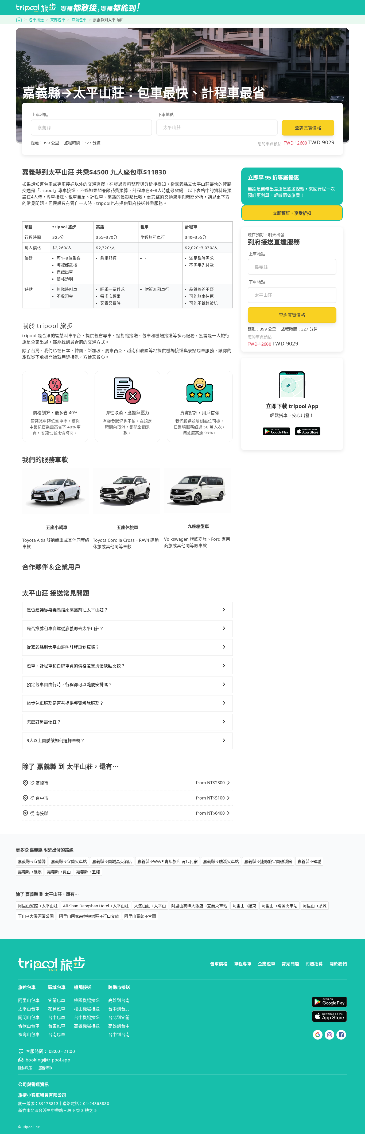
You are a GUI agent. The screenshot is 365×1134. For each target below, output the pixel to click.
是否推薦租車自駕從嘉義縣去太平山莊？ (65, 628)
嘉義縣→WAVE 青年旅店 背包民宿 (167, 861)
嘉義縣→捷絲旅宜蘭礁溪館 (268, 861)
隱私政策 (25, 1068)
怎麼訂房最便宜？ (44, 722)
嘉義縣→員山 (59, 871)
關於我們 (338, 964)
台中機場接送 (87, 1017)
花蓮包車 (56, 1009)
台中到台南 (119, 1034)
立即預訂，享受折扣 (292, 213)
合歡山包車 (29, 1026)
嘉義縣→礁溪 (30, 871)
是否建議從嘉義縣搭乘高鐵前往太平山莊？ (67, 610)
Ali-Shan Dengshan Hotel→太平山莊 (96, 905)
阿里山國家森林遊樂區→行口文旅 (89, 916)
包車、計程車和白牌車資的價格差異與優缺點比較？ (76, 666)
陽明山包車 (29, 1017)
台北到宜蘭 (119, 1017)
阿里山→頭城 (315, 905)
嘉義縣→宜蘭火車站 (69, 861)
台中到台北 (119, 1009)
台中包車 (56, 1017)
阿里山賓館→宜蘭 (140, 916)
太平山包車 (29, 1009)
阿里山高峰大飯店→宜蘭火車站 (199, 905)
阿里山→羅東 (244, 905)
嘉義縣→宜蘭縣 (32, 861)
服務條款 (45, 1068)
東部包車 (57, 19)
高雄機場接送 (87, 1026)
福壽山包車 (29, 1034)
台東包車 (56, 1026)
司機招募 (314, 964)
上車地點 (40, 114)
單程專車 (242, 964)
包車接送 (36, 19)
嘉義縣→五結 (88, 871)
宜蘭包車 (79, 19)
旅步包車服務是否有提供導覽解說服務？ (65, 703)
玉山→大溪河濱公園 (36, 916)
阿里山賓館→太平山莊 (38, 905)
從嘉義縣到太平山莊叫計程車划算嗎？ (63, 647)
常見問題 (290, 964)
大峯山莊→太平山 (150, 905)
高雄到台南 (119, 1000)
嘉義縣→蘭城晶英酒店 (112, 861)
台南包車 (56, 1034)
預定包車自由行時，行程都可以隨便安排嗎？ (69, 684)
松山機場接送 (87, 1009)
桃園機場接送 (87, 1000)
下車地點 (165, 114)
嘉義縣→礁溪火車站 (221, 861)
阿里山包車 (29, 1000)
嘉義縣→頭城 (309, 861)
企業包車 (266, 964)
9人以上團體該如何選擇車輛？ (56, 740)
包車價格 (218, 964)
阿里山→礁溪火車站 (279, 905)
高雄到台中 (119, 1026)
